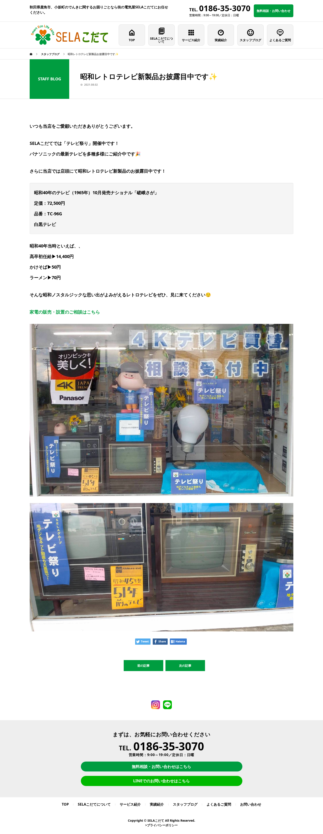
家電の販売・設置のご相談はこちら (65, 312)
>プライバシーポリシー (161, 825)
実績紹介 (221, 40)
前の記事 (143, 665)
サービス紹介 (191, 40)
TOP (132, 40)
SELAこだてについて (161, 40)
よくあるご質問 (280, 40)
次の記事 (185, 665)
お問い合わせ (250, 804)
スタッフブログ (250, 40)
